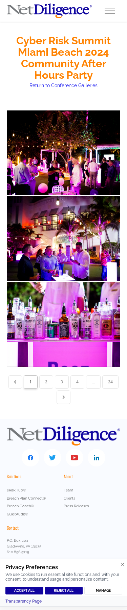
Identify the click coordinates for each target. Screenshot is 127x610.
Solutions (14, 476)
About (68, 476)
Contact (13, 528)
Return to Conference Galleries (63, 85)
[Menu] (109, 11)
